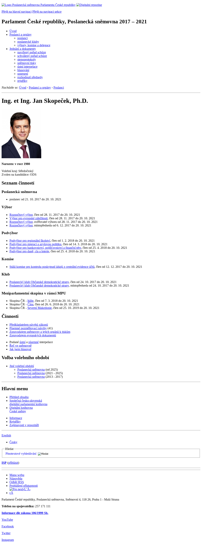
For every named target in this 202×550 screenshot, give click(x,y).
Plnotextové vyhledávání (21, 453)
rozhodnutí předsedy (30, 77)
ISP (4, 462)
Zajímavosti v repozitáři (24, 425)
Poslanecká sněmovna (31, 369)
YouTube (7, 519)
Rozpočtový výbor (21, 214)
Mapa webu (16, 475)
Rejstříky (15, 421)
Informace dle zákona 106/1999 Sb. (25, 513)
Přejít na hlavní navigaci (17, 11)
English (6, 435)
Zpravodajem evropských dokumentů (32, 335)
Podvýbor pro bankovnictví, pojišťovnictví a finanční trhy (45, 247)
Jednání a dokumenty (22, 48)
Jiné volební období (21, 366)
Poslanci (58, 87)
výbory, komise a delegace (33, 45)
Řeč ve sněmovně (20, 345)
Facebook (8, 526)
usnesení (22, 73)
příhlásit (13, 462)
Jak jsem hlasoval (20, 349)
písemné (33, 342)
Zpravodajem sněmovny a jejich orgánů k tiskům (39, 331)
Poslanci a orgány (20, 34)
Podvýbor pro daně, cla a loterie (29, 251)
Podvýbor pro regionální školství (29, 240)
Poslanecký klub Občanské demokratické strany (39, 282)
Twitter (6, 533)
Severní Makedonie (39, 308)
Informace (15, 418)
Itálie (30, 300)
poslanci (22, 38)
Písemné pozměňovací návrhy (28, 328)
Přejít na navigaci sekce (47, 11)
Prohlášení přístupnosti (23, 485)
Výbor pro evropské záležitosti (28, 218)
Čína (30, 304)
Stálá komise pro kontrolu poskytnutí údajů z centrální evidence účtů (51, 266)
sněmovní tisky (26, 63)
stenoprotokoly (26, 59)
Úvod (13, 31)
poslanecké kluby (28, 41)
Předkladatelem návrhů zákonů (28, 324)
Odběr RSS (16, 482)
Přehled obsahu (19, 397)
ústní (22, 342)
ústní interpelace (27, 66)
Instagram (8, 539)
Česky (13, 442)
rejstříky (22, 80)
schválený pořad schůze (32, 56)
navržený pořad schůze (31, 52)
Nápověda (15, 478)
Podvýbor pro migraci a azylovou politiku (35, 244)
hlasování (23, 70)
